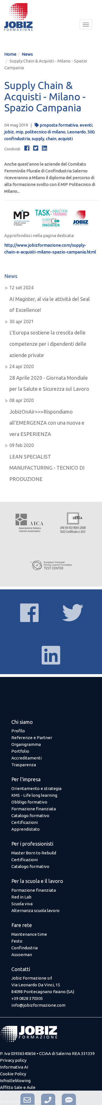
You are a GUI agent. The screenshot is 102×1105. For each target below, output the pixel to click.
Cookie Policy (13, 1073)
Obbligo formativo (29, 802)
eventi (86, 125)
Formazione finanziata (33, 808)
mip (19, 131)
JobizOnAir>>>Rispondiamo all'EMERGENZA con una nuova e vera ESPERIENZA (46, 423)
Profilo (18, 730)
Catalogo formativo (30, 815)
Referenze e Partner (31, 737)
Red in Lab (21, 897)
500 (91, 131)
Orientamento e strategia (36, 788)
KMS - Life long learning (34, 795)
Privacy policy (13, 1060)
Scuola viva (22, 903)
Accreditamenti (26, 758)
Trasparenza (23, 764)
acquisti (65, 138)
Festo (16, 941)
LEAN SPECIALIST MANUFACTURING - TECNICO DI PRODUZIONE (46, 468)
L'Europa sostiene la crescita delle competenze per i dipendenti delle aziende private (47, 344)
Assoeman (21, 954)
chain (51, 138)
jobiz (9, 131)
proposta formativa (59, 125)
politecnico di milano (45, 131)
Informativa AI (14, 1067)
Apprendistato (25, 829)
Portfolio (20, 751)
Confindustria (24, 947)
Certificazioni (24, 822)
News (27, 54)
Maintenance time (29, 934)
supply (38, 138)
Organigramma (26, 744)
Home (10, 54)
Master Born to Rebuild (33, 852)
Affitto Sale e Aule (17, 1087)
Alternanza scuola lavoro (35, 910)
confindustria (17, 138)
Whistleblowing (15, 1080)
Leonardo (76, 131)
